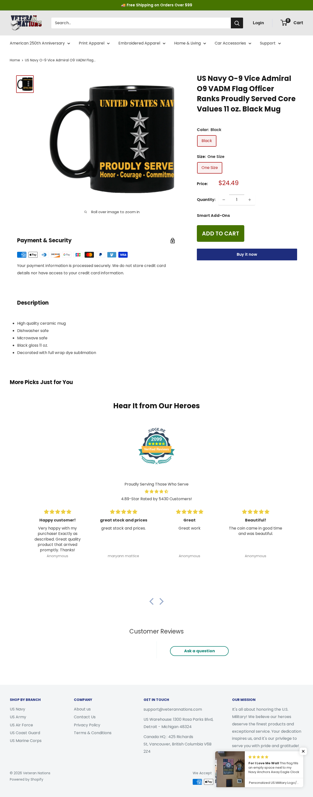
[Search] (237, 23)
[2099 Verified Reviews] (156, 465)
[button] (152, 601)
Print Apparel (91, 43)
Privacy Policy (87, 725)
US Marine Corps (26, 740)
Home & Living (187, 43)
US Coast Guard (25, 733)
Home (15, 60)
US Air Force (21, 725)
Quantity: (206, 199)
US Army (18, 717)
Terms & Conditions (93, 733)
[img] (156, 491)
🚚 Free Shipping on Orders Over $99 (156, 5)
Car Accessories (230, 43)
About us (82, 709)
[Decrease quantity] (224, 200)
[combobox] (141, 23)
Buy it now (247, 254)
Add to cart (220, 233)
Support (268, 43)
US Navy (17, 709)
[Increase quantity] (250, 200)
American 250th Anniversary (37, 43)
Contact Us (85, 717)
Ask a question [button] (199, 651)
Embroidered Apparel (139, 43)
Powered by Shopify (26, 779)
